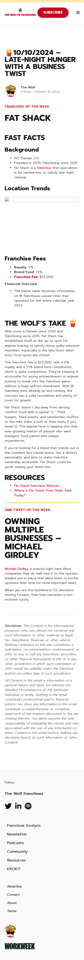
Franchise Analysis (24, 825)
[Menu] (76, 13)
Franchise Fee (26, 276)
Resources (16, 860)
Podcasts (15, 843)
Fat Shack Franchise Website (36, 485)
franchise (44, 167)
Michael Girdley (16, 568)
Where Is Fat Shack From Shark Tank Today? (43, 493)
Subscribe (53, 12)
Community (17, 851)
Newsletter (17, 834)
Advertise (14, 886)
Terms (12, 911)
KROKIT (14, 869)
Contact (13, 894)
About (12, 902)
